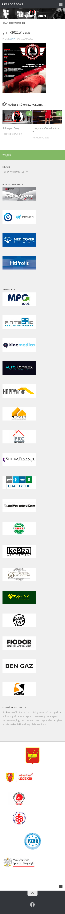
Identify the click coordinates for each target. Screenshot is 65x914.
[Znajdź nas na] (32, 904)
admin (12, 38)
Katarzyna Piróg (10, 128)
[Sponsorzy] (19, 305)
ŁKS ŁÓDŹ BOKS (12, 4)
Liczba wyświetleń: (12, 171)
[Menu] (61, 4)
